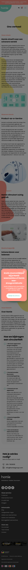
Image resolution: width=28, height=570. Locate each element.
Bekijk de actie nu (14, 296)
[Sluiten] (24, 271)
